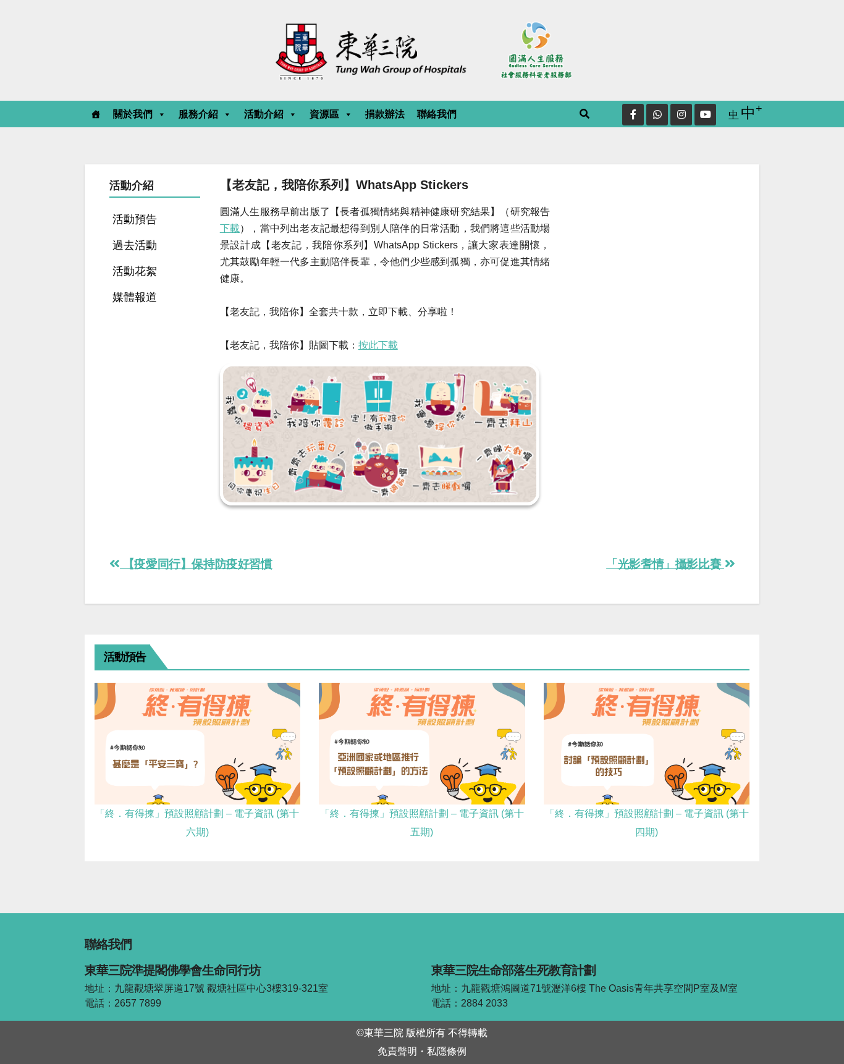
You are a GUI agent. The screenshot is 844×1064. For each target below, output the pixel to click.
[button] (585, 114)
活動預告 (134, 219)
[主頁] (96, 114)
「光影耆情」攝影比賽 (665, 563)
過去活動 (134, 245)
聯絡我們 (437, 114)
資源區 (324, 114)
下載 (230, 228)
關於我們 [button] (133, 114)
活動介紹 (264, 114)
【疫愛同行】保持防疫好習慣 (196, 563)
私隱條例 (446, 1051)
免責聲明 (397, 1051)
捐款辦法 (385, 114)
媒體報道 (134, 296)
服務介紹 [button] (198, 114)
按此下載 (378, 345)
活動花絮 (134, 270)
